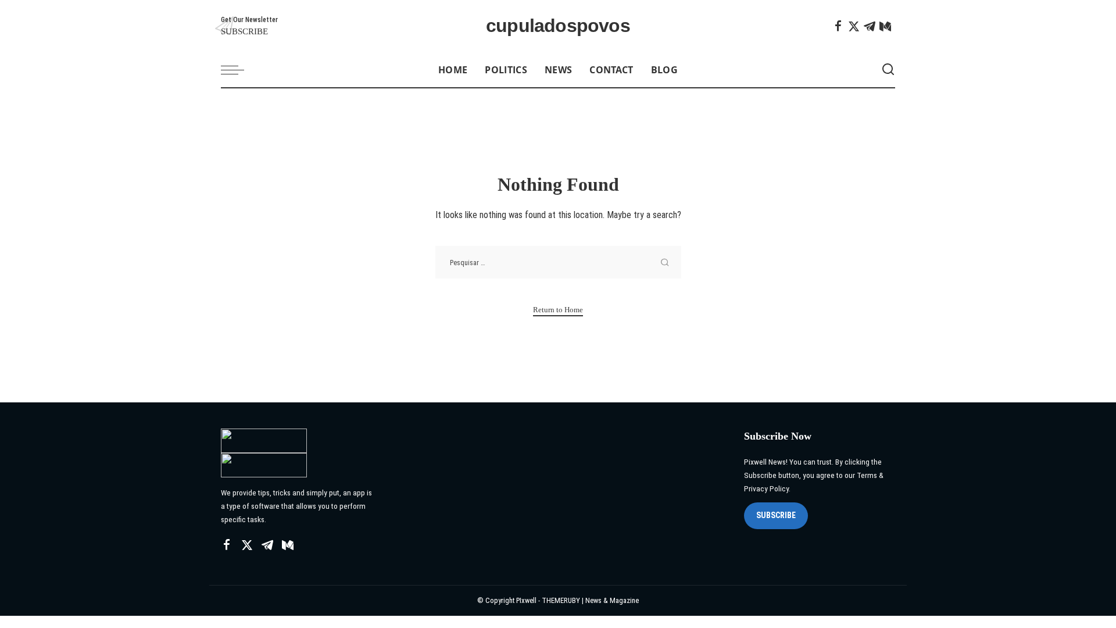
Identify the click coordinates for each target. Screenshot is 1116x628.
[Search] (888, 69)
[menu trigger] (238, 69)
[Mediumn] (885, 26)
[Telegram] (869, 26)
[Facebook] (838, 26)
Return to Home (558, 309)
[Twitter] (854, 26)
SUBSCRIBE (776, 515)
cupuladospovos (558, 26)
